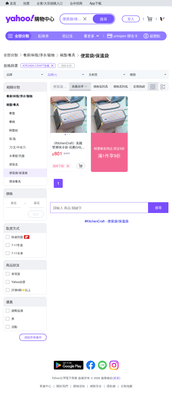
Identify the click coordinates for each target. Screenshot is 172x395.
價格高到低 (120, 86)
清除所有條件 (33, 337)
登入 (130, 18)
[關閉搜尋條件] (85, 19)
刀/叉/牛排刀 (17, 147)
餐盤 (12, 113)
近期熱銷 (139, 86)
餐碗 (12, 121)
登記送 (67, 35)
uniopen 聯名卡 (125, 35)
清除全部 (66, 65)
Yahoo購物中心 (29, 18)
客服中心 (45, 386)
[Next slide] (84, 114)
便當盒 (13, 164)
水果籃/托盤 (17, 156)
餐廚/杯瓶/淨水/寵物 (19, 96)
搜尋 (158, 207)
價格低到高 (100, 86)
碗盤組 (13, 130)
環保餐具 (15, 181)
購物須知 (79, 386)
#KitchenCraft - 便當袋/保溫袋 (107, 221)
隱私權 (111, 386)
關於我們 (62, 386)
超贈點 (155, 35)
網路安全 (96, 386)
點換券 (43, 35)
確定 (36, 214)
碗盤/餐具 (12, 104)
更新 (116, 378)
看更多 (89, 35)
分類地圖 (126, 386)
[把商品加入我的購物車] (81, 166)
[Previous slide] (53, 114)
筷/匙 (12, 138)
